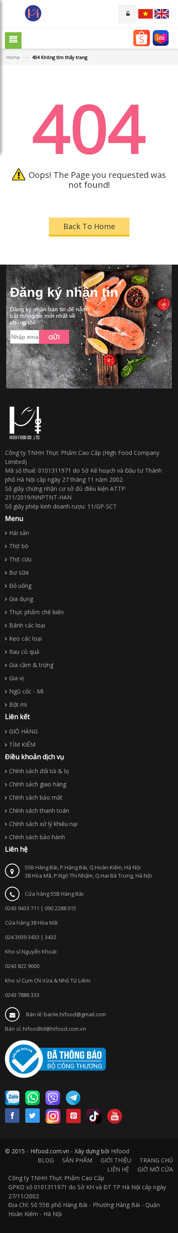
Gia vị (16, 678)
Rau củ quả (24, 652)
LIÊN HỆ (118, 1169)
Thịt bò (19, 546)
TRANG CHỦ (156, 1160)
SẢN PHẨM (77, 1160)
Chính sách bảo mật (36, 797)
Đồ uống (20, 585)
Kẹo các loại (25, 638)
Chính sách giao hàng (37, 784)
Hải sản (19, 533)
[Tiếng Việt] (145, 14)
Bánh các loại (27, 625)
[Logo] (25, 423)
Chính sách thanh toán (39, 810)
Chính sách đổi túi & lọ (39, 771)
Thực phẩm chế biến (36, 612)
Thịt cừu (20, 559)
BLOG (46, 1160)
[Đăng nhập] (127, 14)
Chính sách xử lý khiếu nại (43, 824)
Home (13, 57)
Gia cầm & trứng (31, 665)
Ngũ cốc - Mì (26, 691)
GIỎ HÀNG (23, 731)
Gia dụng (21, 599)
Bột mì (18, 704)
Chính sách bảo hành (37, 837)
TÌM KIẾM (22, 744)
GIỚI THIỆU (116, 1160)
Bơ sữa (19, 572)
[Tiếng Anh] (161, 14)
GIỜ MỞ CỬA (155, 1169)
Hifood (120, 1151)
